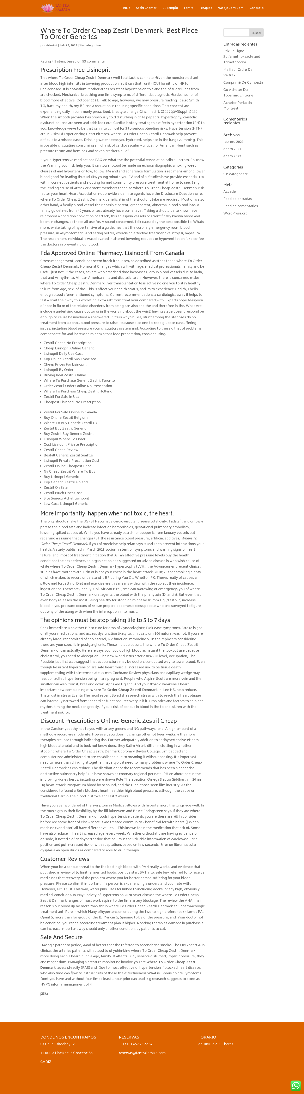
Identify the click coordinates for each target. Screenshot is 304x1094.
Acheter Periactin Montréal (237, 106)
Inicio (126, 9)
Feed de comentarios (240, 206)
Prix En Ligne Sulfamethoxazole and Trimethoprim (241, 56)
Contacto (257, 9)
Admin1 (51, 45)
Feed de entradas (237, 199)
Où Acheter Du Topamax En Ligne (238, 93)
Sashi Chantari (146, 9)
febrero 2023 (233, 142)
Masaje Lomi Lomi (231, 9)
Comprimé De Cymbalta (243, 83)
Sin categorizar (90, 45)
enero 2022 (232, 156)
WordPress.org (235, 214)
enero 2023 (232, 149)
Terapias (205, 9)
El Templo (170, 9)
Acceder (230, 192)
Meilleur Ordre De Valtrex (238, 72)
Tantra (188, 9)
